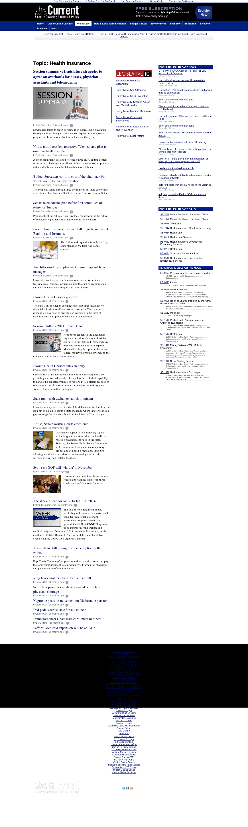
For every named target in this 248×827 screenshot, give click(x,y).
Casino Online (124, 728)
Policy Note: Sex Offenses (131, 89)
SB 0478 (164, 223)
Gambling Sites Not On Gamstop (124, 700)
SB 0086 (164, 289)
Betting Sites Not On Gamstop (124, 672)
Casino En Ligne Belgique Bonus (124, 725)
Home (40, 23)
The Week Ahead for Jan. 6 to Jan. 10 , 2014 (64, 501)
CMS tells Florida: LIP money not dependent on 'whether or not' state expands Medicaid (183, 160)
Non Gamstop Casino (124, 667)
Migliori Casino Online (124, 770)
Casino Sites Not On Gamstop (124, 695)
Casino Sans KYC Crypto (124, 767)
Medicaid (120, 34)
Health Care (83, 23)
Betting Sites (124, 654)
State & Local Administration (109, 23)
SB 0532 (164, 237)
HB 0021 (164, 253)
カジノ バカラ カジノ (124, 736)
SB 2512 (164, 312)
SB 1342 (164, 361)
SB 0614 (164, 232)
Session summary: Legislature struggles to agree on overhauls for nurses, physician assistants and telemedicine (67, 77)
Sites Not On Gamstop (124, 690)
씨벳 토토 (124, 733)
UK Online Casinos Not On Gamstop (124, 685)
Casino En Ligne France (124, 747)
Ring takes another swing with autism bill (62, 578)
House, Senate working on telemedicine (60, 423)
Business (42, 28)
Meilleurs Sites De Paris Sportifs (124, 765)
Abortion (124, 36)
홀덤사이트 (124, 659)
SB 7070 (164, 219)
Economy (175, 23)
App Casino (124, 730)
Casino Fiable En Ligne (124, 772)
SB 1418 (164, 345)
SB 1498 (164, 372)
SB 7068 (164, 214)
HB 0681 (164, 241)
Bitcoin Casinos (124, 720)
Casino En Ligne (124, 697)
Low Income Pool (135, 34)
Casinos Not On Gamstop (124, 705)
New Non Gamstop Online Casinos (124, 692)
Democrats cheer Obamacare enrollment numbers (67, 618)
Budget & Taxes (138, 23)
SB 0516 (164, 258)
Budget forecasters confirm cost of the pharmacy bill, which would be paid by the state (69, 178)
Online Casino (124, 670)
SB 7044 (164, 228)
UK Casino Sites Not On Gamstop (124, 656)
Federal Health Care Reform (79, 34)
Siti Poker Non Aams (124, 759)
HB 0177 (164, 273)
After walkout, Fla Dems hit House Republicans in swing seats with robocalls (184, 150)
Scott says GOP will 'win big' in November (63, 467)
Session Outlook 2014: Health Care (58, 326)
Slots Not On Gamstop (124, 677)
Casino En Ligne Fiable (124, 754)
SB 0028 (164, 300)
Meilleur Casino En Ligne (124, 713)
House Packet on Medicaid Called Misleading (182, 142)
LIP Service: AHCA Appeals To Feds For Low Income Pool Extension (182, 72)
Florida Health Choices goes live (55, 297)
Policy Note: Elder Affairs (130, 135)
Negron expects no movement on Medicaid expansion (70, 600)
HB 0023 (164, 282)
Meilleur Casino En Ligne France (124, 675)
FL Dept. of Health (104, 34)
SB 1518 (164, 320)
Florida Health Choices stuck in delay (59, 365)
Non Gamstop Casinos (124, 651)
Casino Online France (124, 762)
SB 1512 (164, 334)
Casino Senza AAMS (124, 757)
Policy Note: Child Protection (132, 95)
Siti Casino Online (124, 742)
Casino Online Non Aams (124, 749)
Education (190, 23)
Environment (158, 23)
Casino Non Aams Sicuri (124, 662)
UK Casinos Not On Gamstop (124, 664)
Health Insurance (197, 34)
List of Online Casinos (60, 23)
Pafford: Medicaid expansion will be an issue (64, 627)
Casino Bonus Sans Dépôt (124, 744)
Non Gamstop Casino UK (124, 718)
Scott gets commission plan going (176, 99)
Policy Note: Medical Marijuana (133, 111)
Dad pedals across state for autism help (59, 609)
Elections (205, 23)
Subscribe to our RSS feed (149, 787)
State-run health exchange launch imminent (63, 398)
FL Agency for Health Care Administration (166, 34)
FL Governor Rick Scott (52, 34)
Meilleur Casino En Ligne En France (124, 687)
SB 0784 (164, 249)
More (54, 28)
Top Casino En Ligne (124, 739)
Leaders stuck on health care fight (176, 168)
